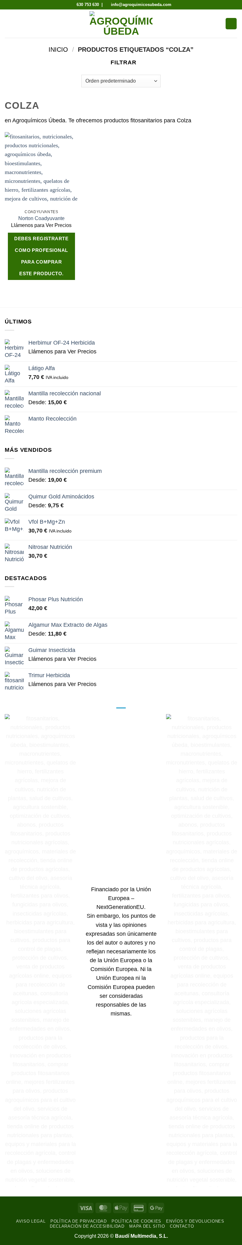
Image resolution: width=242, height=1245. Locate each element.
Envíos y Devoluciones (195, 1221)
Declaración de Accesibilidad (87, 1226)
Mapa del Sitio (147, 1226)
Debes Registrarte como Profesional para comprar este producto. (41, 256)
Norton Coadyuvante (41, 218)
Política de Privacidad (78, 1221)
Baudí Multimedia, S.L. (141, 1236)
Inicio (58, 49)
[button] (9, 23)
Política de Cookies (136, 1221)
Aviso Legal (30, 1221)
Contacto (182, 1226)
